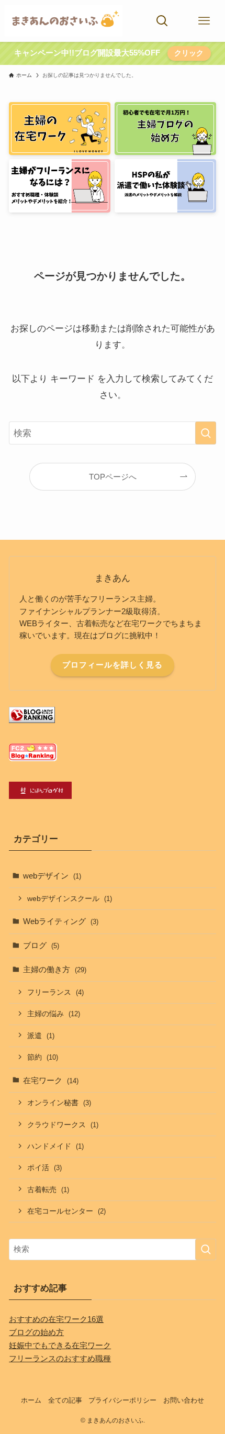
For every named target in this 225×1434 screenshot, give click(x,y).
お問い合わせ (183, 1400)
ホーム (31, 1400)
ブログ (41, 945)
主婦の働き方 (54, 969)
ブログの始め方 (36, 1332)
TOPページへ (113, 476)
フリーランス (55, 992)
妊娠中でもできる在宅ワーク (60, 1345)
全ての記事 (65, 1400)
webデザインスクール (69, 898)
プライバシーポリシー (122, 1400)
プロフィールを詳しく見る (112, 665)
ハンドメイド (55, 1146)
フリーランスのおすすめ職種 (60, 1358)
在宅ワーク (50, 1080)
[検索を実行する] (205, 432)
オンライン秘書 (59, 1102)
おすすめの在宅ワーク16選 (56, 1319)
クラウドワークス (62, 1124)
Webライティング (60, 921)
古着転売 (48, 1189)
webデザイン (52, 875)
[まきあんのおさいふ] (63, 21)
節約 (42, 1057)
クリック (189, 53)
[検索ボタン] (162, 21)
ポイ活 (44, 1167)
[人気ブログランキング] (32, 720)
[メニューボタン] (204, 21)
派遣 (40, 1035)
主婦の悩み (53, 1013)
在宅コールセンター (66, 1211)
